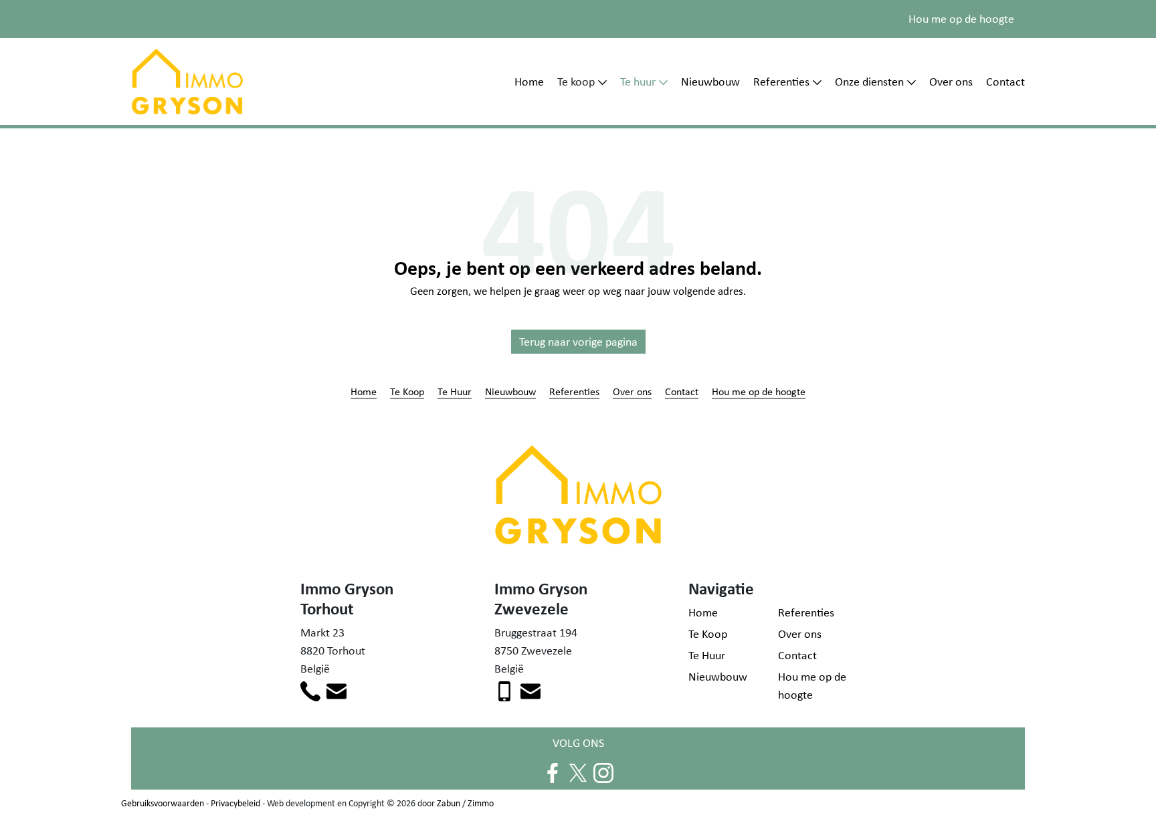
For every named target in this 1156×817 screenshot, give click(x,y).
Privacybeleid (235, 803)
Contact (1005, 82)
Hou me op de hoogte (961, 19)
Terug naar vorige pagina (578, 342)
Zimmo (481, 803)
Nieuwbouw (710, 82)
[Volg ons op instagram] (603, 772)
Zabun (448, 803)
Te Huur (455, 391)
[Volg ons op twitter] (578, 772)
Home (529, 82)
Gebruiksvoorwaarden (162, 803)
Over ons (951, 82)
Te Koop (407, 391)
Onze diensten (869, 82)
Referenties (781, 82)
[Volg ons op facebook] (553, 772)
